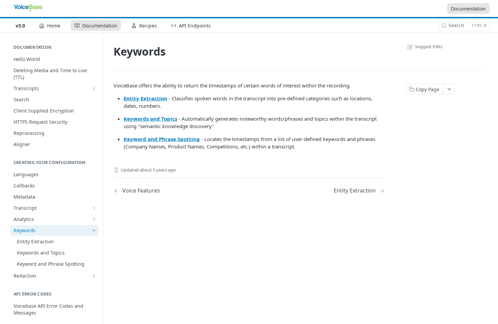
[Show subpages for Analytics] (94, 219)
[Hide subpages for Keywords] (94, 230)
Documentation (468, 8)
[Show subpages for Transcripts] (94, 88)
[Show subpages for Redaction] (94, 276)
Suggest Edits (428, 46)
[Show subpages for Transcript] (94, 208)
